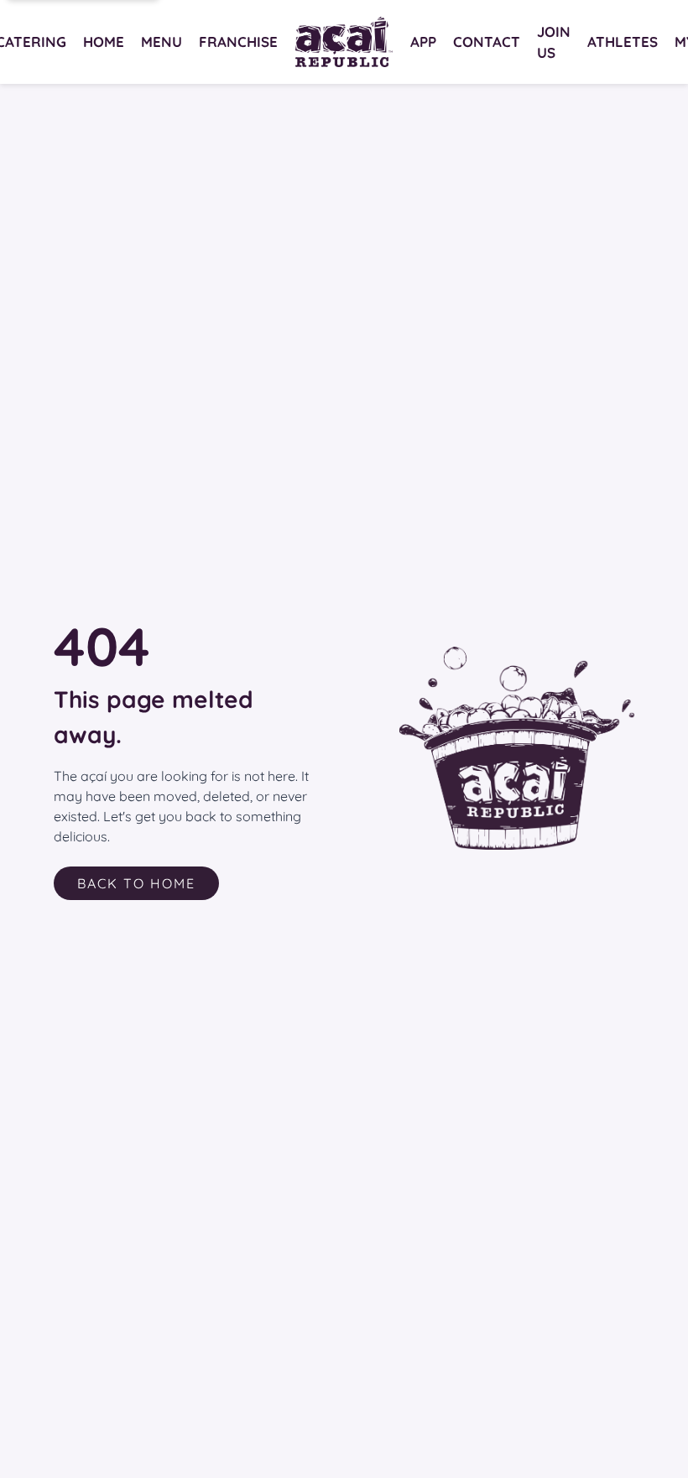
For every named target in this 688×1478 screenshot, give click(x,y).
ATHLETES (622, 41)
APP (423, 41)
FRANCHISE (238, 41)
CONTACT (486, 41)
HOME (103, 41)
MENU (161, 41)
